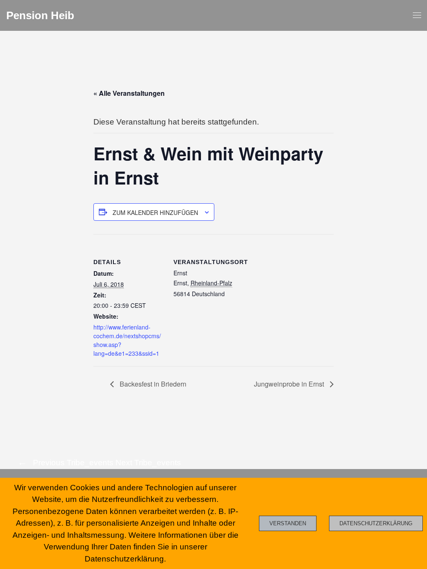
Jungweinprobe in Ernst (290, 384)
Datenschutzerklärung (375, 523)
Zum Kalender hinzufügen (155, 212)
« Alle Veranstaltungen (129, 93)
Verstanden (287, 523)
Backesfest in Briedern (152, 384)
